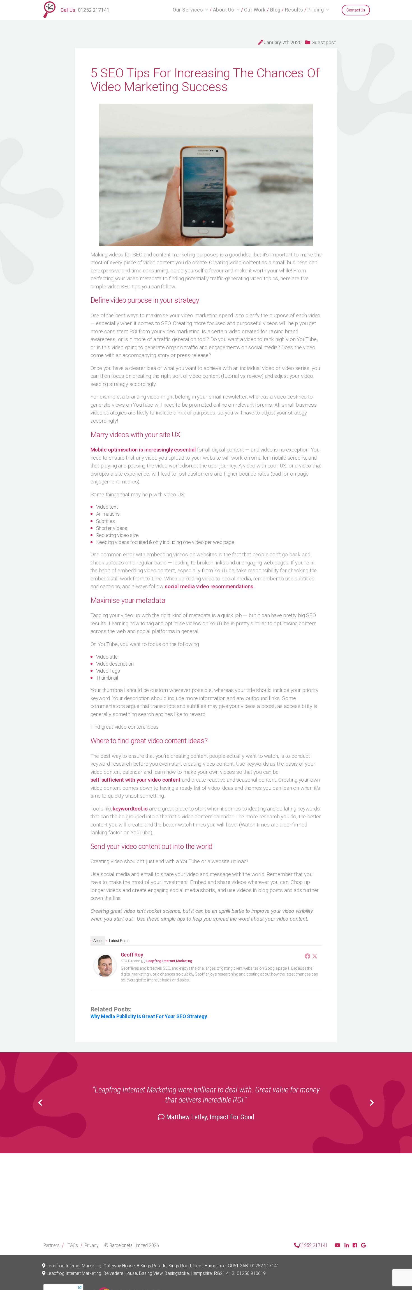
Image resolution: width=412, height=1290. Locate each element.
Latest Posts (119, 941)
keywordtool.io (130, 808)
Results (294, 10)
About (98, 941)
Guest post (323, 42)
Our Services (188, 10)
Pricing (315, 10)
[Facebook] (307, 956)
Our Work (255, 10)
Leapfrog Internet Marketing (169, 961)
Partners (51, 1245)
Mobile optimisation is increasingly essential (143, 449)
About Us (223, 10)
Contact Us (355, 10)
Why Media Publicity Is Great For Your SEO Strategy (149, 1016)
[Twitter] (314, 956)
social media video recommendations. (210, 586)
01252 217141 (93, 10)
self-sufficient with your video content (135, 780)
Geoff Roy (132, 955)
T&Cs (73, 1245)
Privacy (92, 1245)
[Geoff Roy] (105, 966)
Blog (275, 10)
